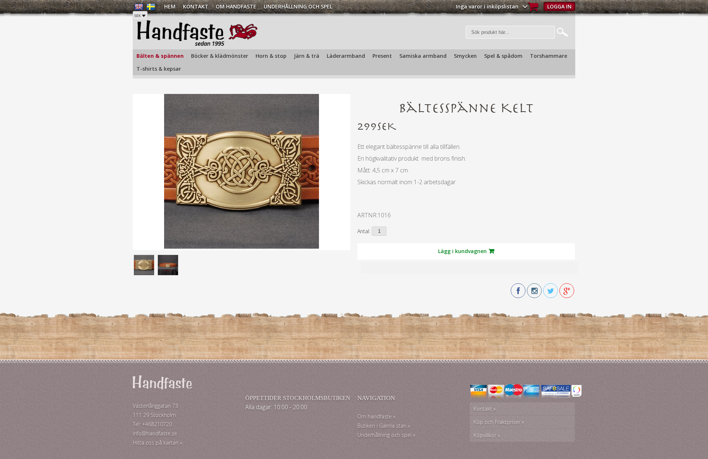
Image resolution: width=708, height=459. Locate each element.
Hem (170, 6)
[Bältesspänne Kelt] (241, 246)
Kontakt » (484, 408)
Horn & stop (271, 55)
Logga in (559, 6)
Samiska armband (423, 55)
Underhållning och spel (298, 6)
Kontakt (195, 6)
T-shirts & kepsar (158, 68)
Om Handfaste (236, 6)
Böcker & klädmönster (219, 55)
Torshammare (548, 55)
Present (382, 55)
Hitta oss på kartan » (157, 442)
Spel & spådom (503, 55)
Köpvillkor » (486, 435)
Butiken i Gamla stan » (383, 425)
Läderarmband (346, 55)
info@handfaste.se (155, 433)
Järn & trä (306, 55)
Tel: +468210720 (152, 424)
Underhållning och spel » (386, 434)
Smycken (465, 55)
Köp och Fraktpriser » (498, 421)
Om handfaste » (376, 416)
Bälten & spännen (160, 55)
